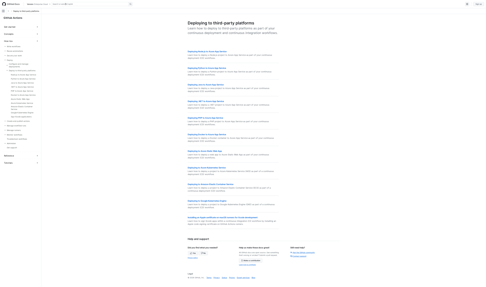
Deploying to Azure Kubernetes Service (207, 167)
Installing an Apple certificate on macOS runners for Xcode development (223, 217)
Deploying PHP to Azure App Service (205, 118)
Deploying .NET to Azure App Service (206, 101)
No (204, 253)
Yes (194, 253)
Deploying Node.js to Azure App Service (207, 51)
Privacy (217, 277)
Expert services (243, 277)
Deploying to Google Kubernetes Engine (207, 201)
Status (224, 277)
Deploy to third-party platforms (26, 11)
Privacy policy (193, 258)
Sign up (478, 4)
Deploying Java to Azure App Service (206, 84)
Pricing (232, 277)
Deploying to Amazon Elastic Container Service (210, 184)
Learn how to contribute (247, 265)
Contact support (299, 256)
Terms (208, 277)
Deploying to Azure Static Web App (205, 151)
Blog (253, 277)
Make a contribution (252, 260)
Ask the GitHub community (304, 252)
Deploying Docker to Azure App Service (207, 134)
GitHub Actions (13, 17)
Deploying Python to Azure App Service (207, 68)
